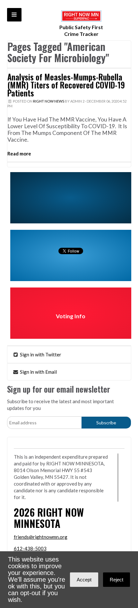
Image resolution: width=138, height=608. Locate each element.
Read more (19, 153)
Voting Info (70, 316)
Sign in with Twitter (40, 354)
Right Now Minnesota (49, 517)
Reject (116, 579)
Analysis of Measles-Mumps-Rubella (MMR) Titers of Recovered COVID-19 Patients (66, 85)
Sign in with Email (38, 372)
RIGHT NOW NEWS (48, 101)
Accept (84, 579)
